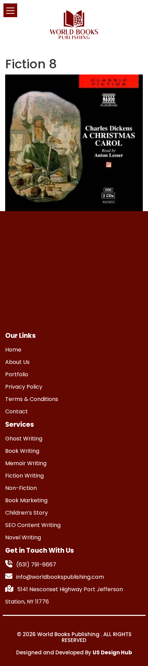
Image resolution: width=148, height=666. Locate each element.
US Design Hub (112, 652)
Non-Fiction (21, 488)
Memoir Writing (25, 463)
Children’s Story (26, 513)
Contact (16, 411)
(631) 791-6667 (36, 565)
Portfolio (16, 374)
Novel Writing (23, 537)
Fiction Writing (24, 476)
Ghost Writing (23, 439)
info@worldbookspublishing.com (60, 577)
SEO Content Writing (33, 525)
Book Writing (22, 451)
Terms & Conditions (31, 399)
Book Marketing (26, 500)
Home (13, 350)
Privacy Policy (23, 387)
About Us (17, 362)
